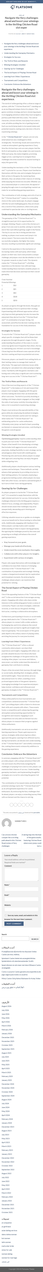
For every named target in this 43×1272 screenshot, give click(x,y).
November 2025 (8, 1041)
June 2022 (5, 1181)
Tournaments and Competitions (16, 80)
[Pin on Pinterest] (27, 805)
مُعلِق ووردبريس (7, 987)
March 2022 (6, 1193)
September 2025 (8, 1049)
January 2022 (7, 1201)
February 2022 (7, 1197)
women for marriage (9, 1258)
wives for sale (7, 1250)
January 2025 (7, 1080)
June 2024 (5, 1107)
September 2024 (8, 1096)
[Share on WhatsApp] (11, 805)
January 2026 (7, 1033)
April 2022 (6, 1189)
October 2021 (7, 1212)
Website (7, 905)
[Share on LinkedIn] (31, 805)
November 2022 (8, 1162)
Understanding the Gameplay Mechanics (19, 53)
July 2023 (5, 1135)
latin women (6, 1242)
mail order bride (8, 1246)
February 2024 (7, 1119)
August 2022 (6, 1173)
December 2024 (8, 1084)
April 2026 (6, 1022)
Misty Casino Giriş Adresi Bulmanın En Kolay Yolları (21, 978)
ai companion (7, 1223)
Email (6, 895)
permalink (37, 812)
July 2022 (5, 1177)
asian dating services (9, 1230)
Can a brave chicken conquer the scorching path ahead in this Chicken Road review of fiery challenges (11, 840)
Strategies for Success (12, 57)
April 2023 (6, 1142)
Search (4, 934)
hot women (6, 1238)
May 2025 (5, 1064)
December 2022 (8, 1158)
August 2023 (6, 1131)
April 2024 (6, 1115)
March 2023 (6, 1146)
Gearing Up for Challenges (14, 69)
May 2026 (5, 1018)
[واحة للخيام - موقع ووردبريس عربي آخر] (21, 7)
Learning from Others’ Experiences (17, 76)
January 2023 (7, 1154)
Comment (8, 866)
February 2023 (7, 1150)
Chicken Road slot (14, 137)
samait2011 (31, 33)
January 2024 (7, 1123)
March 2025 (6, 1072)
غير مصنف (21, 15)
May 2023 (5, 1138)
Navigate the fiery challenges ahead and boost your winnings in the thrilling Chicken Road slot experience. (21, 46)
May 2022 (5, 1185)
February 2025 (7, 1076)
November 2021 (8, 1208)
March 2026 (6, 1026)
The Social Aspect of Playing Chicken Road (20, 72)
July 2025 (5, 1057)
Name (7, 885)
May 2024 (5, 1111)
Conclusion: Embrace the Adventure (17, 84)
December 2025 (8, 1037)
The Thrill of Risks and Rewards (16, 61)
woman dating (7, 1254)
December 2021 (8, 1204)
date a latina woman (9, 1234)
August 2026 (6, 1006)
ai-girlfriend (6, 1226)
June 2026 (5, 1014)
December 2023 (8, 1127)
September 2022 (8, 1169)
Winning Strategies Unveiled (14, 65)
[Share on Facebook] (15, 805)
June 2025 (5, 1061)
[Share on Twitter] (19, 805)
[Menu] (3, 7)
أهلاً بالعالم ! (20, 987)
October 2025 (7, 1045)
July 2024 (5, 1103)
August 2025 (6, 1053)
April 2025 (6, 1068)
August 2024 (6, 1099)
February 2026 (7, 1030)
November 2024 (8, 1088)
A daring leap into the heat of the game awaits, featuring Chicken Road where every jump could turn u (31, 840)
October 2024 (7, 1092)
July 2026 (5, 1010)
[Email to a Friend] (23, 805)
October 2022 (7, 1166)
